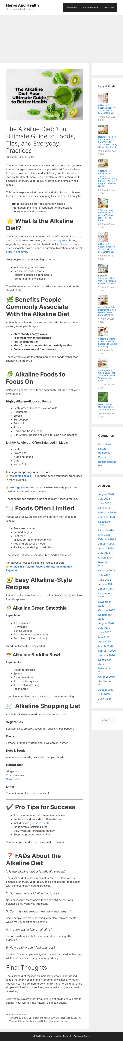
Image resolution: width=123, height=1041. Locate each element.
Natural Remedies (18, 1014)
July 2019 (104, 694)
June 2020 (104, 632)
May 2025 (104, 534)
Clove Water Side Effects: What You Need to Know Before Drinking (107, 311)
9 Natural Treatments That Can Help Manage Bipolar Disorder (107, 279)
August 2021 (105, 584)
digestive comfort (16, 251)
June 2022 (104, 579)
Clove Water (13, 779)
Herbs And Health (22, 5)
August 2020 (106, 623)
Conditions (104, 444)
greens (34, 823)
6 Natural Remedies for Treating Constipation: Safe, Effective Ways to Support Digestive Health (107, 178)
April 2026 (104, 507)
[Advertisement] (61, 38)
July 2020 (104, 627)
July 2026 (104, 498)
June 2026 (104, 503)
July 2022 (104, 575)
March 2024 (105, 557)
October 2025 (106, 530)
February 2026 (107, 512)
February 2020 (107, 650)
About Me (109, 7)
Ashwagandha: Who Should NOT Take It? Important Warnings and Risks (107, 375)
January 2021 (106, 588)
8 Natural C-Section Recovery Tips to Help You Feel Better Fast (107, 109)
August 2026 (106, 494)
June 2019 (104, 698)
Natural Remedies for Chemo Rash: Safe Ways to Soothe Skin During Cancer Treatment (107, 141)
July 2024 (104, 552)
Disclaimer (71, 7)
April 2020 (104, 641)
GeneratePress (82, 1036)
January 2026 (106, 517)
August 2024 (106, 548)
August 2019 (106, 689)
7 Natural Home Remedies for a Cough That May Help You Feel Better (106, 215)
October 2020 (106, 610)
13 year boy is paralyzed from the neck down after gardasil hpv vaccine (45, 1018)
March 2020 (105, 646)
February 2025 (107, 539)
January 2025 (106, 543)
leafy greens (60, 240)
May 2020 (104, 637)
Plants (102, 457)
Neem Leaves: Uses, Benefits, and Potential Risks (107, 407)
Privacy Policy (90, 7)
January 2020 (106, 655)
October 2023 (106, 570)
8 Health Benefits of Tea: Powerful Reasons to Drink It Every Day (107, 342)
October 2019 (106, 676)
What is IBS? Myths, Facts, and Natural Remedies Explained (39, 1021)
